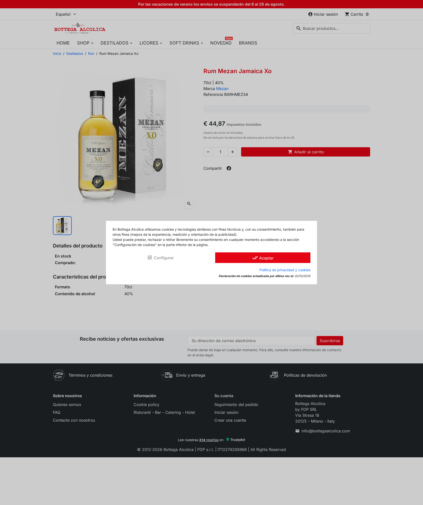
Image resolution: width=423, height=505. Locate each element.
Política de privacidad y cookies (284, 270)
